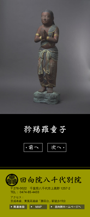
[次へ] (57, 145)
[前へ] (33, 145)
